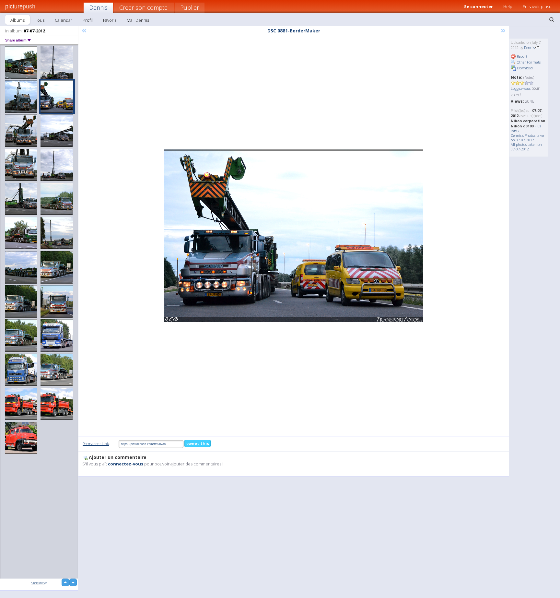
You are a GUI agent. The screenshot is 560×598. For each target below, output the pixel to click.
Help (507, 6)
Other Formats (528, 62)
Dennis (98, 7)
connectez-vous (125, 464)
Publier (189, 7)
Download (524, 67)
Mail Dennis (138, 20)
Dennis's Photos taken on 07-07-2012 (528, 137)
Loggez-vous (521, 88)
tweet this (197, 443)
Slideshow (39, 582)
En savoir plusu (537, 6)
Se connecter (478, 6)
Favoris (109, 20)
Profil (88, 20)
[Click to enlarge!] (293, 235)
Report (521, 56)
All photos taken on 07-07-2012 (526, 146)
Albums (17, 20)
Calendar (63, 20)
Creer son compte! (144, 7)
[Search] (551, 19)
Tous (39, 20)
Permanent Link (96, 443)
